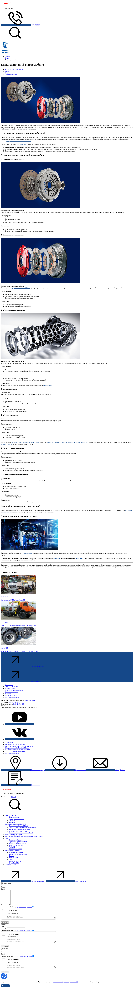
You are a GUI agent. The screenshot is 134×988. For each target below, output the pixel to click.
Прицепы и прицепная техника (19, 829)
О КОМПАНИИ (10, 815)
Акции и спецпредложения (14, 69)
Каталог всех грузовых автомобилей (21, 833)
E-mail (3, 889)
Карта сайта (9, 742)
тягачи (72, 442)
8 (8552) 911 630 (18, 704)
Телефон (3, 887)
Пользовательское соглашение (15, 744)
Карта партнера (80, 770)
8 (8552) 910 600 (13, 702)
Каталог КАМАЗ (10, 688)
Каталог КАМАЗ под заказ (18, 831)
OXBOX (13, 797)
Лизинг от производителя (17, 843)
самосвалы (50, 442)
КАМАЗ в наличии (11, 686)
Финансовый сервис (11, 692)
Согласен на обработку (16, 907)
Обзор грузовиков (11, 75)
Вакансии (8, 693)
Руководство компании (16, 819)
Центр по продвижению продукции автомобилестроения (24, 836)
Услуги (7, 838)
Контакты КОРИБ (11, 695)
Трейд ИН (12, 847)
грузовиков (129, 510)
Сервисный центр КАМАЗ (14, 690)
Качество (12, 820)
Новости (7, 71)
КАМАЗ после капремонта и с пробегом (22, 827)
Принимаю (5, 986)
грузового (23, 144)
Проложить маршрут (38, 770)
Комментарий (5, 905)
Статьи (7, 73)
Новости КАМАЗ (14, 857)
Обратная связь (36, 681)
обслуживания (27, 553)
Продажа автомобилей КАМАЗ (15, 824)
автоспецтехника (82, 442)
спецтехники (6, 512)
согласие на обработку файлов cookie (65, 982)
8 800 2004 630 (35, 25)
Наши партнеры (14, 817)
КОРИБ (79, 558)
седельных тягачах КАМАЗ (21, 288)
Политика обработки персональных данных (19, 746)
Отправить (5, 922)
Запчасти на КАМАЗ (12, 697)
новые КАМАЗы (6, 444)
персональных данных (24, 907)
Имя (2, 885)
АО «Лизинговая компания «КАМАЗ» (18, 749)
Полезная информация (12, 850)
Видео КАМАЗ (14, 863)
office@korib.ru (120, 770)
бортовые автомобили (62, 442)
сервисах (56, 558)
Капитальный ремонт (16, 840)
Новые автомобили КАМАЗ (18, 826)
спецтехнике (47, 385)
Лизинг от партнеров (16, 845)
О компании (9, 685)
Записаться (5, 972)
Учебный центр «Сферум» (13, 834)
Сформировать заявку (38, 666)
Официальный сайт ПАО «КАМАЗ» (17, 748)
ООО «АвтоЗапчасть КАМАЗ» (15, 751)
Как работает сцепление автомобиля (18, 141)
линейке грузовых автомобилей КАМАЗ (25, 442)
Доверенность (35, 785)
